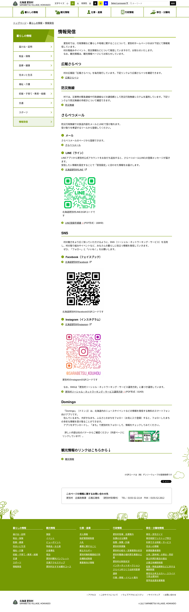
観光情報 (69, 459)
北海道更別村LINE (74, 169)
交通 (21, 103)
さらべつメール (73, 145)
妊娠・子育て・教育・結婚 (32, 93)
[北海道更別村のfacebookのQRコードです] (83, 289)
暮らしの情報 (35, 23)
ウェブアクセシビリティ (133, 594)
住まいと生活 (25, 74)
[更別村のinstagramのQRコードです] (83, 354)
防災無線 (69, 105)
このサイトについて (109, 594)
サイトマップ (154, 594)
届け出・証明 (25, 46)
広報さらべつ (71, 77)
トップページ (19, 23)
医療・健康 (24, 65)
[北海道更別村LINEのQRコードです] (79, 192)
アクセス (92, 594)
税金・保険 (24, 56)
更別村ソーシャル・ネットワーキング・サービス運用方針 (94, 391)
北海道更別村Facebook (76, 262)
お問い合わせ (170, 594)
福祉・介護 (24, 84)
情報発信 (49, 23)
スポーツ (23, 112)
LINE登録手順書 (73, 222)
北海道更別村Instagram (76, 324)
